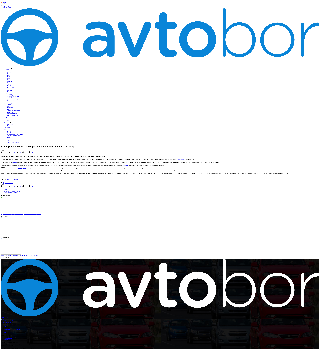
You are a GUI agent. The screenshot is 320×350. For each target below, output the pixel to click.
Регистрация (8, 3)
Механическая (11, 92)
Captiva (9, 72)
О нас (5, 189)
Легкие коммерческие (13, 110)
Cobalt (9, 74)
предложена (181, 159)
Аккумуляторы (11, 124)
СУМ (8, 6)
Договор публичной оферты (12, 191)
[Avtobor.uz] (160, 65)
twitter (20, 153)
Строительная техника (13, 115)
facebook (5, 153)
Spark (8, 83)
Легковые (7, 69)
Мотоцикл (10, 119)
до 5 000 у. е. (10, 95)
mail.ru (26, 153)
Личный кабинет (9, 338)
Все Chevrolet (11, 86)
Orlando (9, 81)
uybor (4, 2)
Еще (5, 129)
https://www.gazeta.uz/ (13, 179)
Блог (8, 137)
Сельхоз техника (12, 113)
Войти (2, 3)
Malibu (9, 77)
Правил (14, 162)
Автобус (9, 104)
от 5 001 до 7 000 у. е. (13, 96)
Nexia (8, 80)
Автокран (10, 106)
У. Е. (4, 6)
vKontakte (13, 153)
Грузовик (10, 109)
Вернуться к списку (8, 183)
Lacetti (9, 75)
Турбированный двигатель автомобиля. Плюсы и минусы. (17, 234)
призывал (125, 165)
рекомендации (22, 168)
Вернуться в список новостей (11, 142)
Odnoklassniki (35, 153)
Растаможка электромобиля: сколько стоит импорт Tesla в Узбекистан (20, 255)
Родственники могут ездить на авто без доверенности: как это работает (21, 214)
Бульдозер (10, 107)
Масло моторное (12, 126)
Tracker (9, 84)
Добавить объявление (13, 135)
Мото (5, 117)
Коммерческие (8, 103)
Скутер (9, 120)
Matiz (8, 78)
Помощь (6, 328)
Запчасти (7, 123)
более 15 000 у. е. (12, 101)
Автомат (9, 90)
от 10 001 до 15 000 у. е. (14, 99)
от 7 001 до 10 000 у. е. (13, 98)
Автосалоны (7, 127)
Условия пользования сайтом (15, 134)
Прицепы (10, 112)
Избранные (10, 131)
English (3, 7)
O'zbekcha (8, 7)
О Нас (9, 132)
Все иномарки (11, 87)
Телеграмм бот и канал (10, 192)
